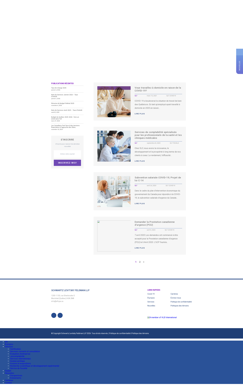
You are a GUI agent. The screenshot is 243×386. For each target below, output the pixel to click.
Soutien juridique (17, 361)
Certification (15, 349)
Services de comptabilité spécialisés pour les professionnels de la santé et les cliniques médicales (158, 135)
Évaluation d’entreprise (20, 354)
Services (29, 8)
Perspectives (16, 375)
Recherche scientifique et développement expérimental (34, 366)
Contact (79, 8)
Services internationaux (20, 358)
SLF (136, 96)
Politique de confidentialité (181, 302)
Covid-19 (151, 294)
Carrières (66, 8)
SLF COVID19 (171, 96)
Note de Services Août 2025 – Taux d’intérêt (66, 110)
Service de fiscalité (18, 368)
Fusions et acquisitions (20, 363)
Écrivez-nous (176, 298)
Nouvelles (52, 8)
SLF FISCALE (174, 143)
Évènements (15, 378)
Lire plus (140, 114)
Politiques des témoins (180, 306)
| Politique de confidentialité (120, 333)
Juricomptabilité (17, 356)
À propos (16, 8)
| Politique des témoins (140, 333)
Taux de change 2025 (58, 88)
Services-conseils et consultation (25, 351)
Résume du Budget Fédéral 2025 (62, 103)
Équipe (40, 8)
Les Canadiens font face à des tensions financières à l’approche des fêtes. (65, 126)
